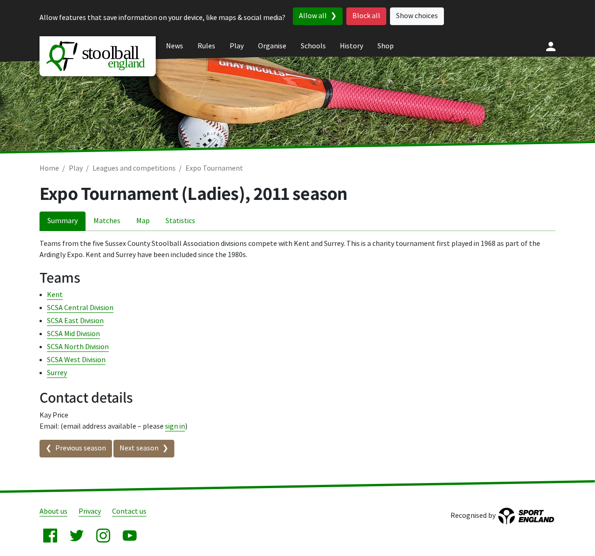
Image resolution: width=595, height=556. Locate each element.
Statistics (180, 221)
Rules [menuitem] (206, 46)
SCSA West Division (76, 360)
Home (49, 168)
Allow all (313, 16)
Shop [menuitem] (385, 46)
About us (53, 511)
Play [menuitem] (237, 46)
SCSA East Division (75, 321)
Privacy (90, 511)
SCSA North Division (78, 347)
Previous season (80, 448)
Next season (139, 448)
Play (76, 168)
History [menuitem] (351, 46)
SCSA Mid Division (73, 334)
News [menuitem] (174, 46)
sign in (175, 426)
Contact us (129, 511)
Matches (106, 221)
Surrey (57, 373)
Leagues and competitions (134, 168)
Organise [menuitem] (272, 46)
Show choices (417, 16)
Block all (366, 16)
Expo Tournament (214, 168)
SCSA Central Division (80, 308)
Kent (55, 295)
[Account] (551, 46)
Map (143, 221)
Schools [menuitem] (313, 46)
